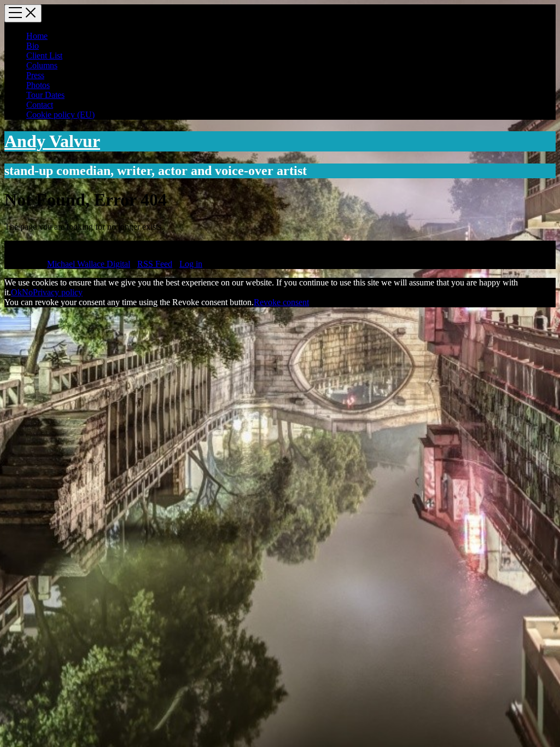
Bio (32, 45)
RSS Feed (154, 264)
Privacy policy (58, 292)
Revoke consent (281, 302)
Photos (38, 85)
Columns (41, 65)
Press (35, 75)
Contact (39, 104)
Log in (190, 264)
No (27, 292)
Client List (44, 55)
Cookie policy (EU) (60, 114)
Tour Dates (45, 95)
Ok (16, 292)
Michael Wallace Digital (88, 264)
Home (37, 35)
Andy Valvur (52, 141)
